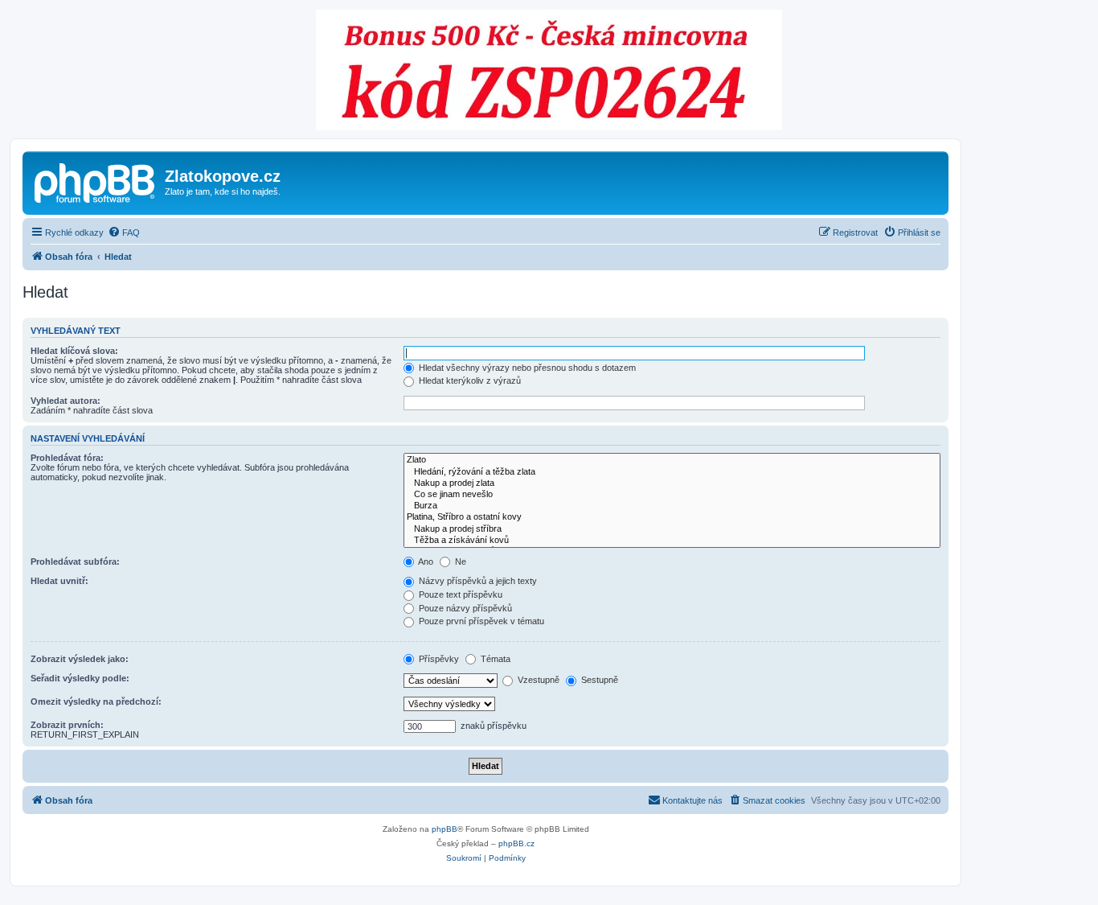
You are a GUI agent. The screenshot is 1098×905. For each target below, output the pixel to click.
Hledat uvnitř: (59, 581)
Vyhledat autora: (65, 400)
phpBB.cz (516, 843)
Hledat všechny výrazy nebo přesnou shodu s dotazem (526, 367)
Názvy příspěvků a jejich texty (476, 581)
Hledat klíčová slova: (74, 351)
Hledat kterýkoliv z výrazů (468, 380)
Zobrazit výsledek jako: (80, 659)
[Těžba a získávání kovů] (672, 540)
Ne (459, 561)
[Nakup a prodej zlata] (672, 483)
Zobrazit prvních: (67, 725)
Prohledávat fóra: (67, 458)
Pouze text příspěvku (459, 594)
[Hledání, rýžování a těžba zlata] (672, 472)
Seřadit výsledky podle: (80, 678)
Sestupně (598, 680)
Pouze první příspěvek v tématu (480, 621)
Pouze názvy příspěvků (464, 608)
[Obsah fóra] (96, 181)
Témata (494, 659)
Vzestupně (537, 680)
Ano (424, 561)
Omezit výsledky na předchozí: (96, 701)
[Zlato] (672, 460)
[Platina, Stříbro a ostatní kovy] (672, 517)
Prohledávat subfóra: (75, 561)
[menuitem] (124, 232)
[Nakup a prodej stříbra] (672, 529)
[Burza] (672, 506)
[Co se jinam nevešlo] (672, 494)
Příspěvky (437, 659)
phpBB (444, 829)
